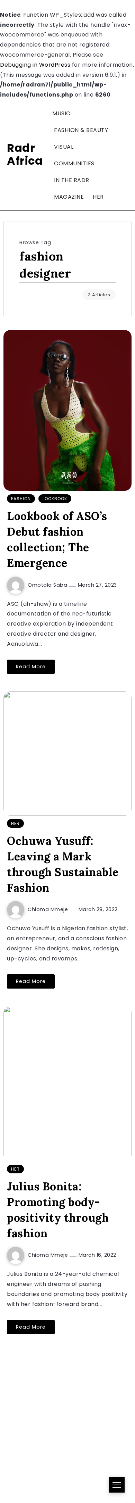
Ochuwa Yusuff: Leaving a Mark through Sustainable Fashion (63, 864)
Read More (31, 666)
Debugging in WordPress (35, 65)
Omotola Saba (48, 584)
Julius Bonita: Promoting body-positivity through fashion (58, 1209)
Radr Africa (25, 154)
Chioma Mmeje (49, 909)
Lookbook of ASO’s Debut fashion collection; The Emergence (57, 539)
